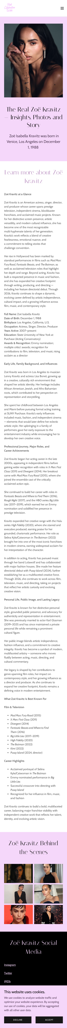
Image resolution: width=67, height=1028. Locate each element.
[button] (62, 8)
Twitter (8, 973)
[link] (9, 8)
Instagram (10, 964)
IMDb (7, 981)
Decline (18, 1020)
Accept (49, 1020)
